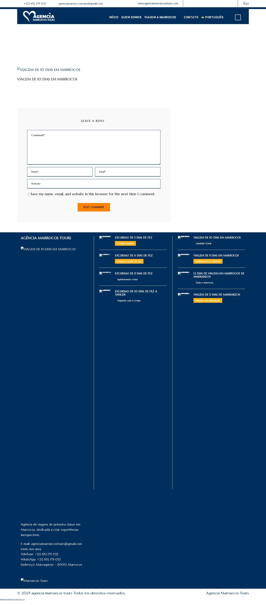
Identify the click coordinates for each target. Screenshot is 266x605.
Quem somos (131, 17)
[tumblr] (219, 3)
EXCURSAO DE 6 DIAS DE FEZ (134, 255)
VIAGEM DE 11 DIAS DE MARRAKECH (216, 294)
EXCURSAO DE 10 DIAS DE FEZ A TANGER (136, 293)
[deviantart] (195, 3)
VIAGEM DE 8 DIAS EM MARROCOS (216, 255)
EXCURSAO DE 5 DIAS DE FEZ (133, 237)
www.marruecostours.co (12, 599)
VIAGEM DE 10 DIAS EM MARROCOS (217, 237)
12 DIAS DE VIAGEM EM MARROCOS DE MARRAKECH (218, 275)
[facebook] (207, 3)
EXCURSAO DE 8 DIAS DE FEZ (134, 273)
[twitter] (225, 3)
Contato (191, 17)
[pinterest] (213, 3)
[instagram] (231, 3)
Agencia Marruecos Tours (227, 593)
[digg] (201, 3)
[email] (189, 3)
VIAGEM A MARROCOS (160, 17)
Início (113, 17)
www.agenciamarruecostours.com (158, 3)
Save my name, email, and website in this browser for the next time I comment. (93, 194)
